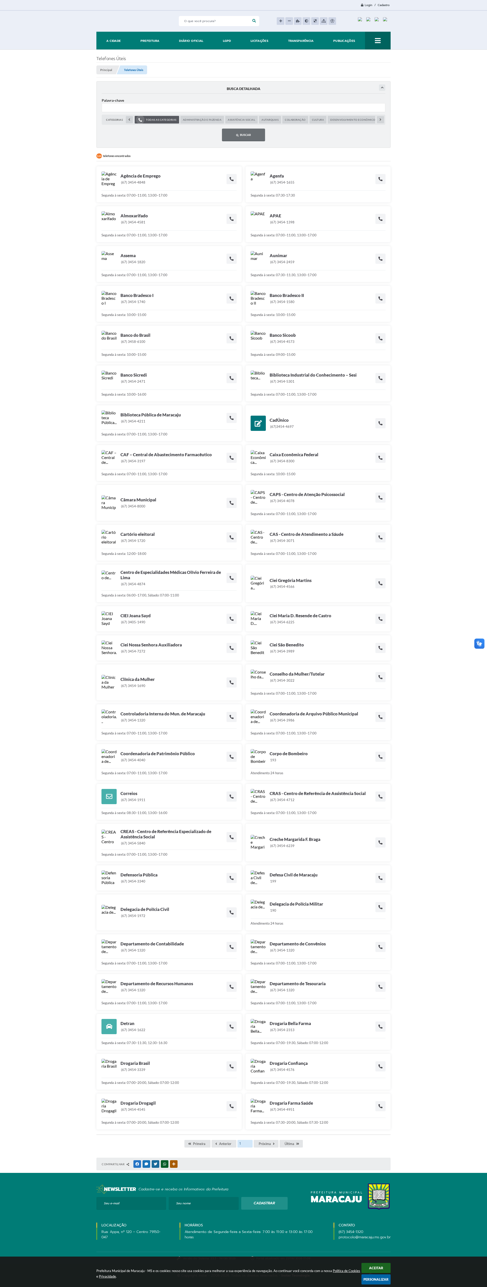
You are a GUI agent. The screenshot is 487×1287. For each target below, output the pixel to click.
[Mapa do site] (323, 21)
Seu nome (183, 1203)
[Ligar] (232, 179)
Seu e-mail (111, 1203)
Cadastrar (264, 1203)
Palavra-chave (113, 100)
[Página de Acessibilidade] (332, 21)
